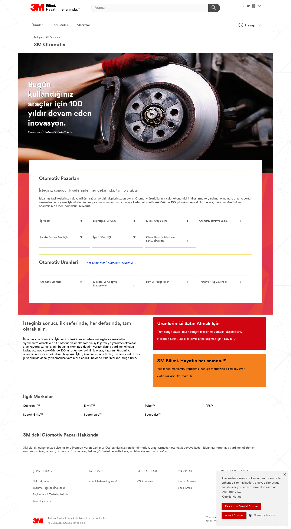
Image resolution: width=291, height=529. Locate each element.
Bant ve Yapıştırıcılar (157, 282)
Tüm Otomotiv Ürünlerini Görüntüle (109, 263)
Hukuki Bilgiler (56, 518)
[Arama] (214, 8)
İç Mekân (45, 221)
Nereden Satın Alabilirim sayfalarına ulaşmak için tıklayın (194, 339)
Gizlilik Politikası (76, 518)
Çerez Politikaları (97, 518)
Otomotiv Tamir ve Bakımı (213, 221)
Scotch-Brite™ (33, 414)
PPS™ (209, 406)
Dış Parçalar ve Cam (104, 221)
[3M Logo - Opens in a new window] (54, 7)
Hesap (250, 25)
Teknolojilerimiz (42, 501)
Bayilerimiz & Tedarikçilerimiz (50, 494)
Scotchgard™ (93, 414)
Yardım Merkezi (187, 481)
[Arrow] (234, 339)
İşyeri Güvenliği (102, 237)
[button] (262, 515)
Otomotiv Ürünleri (50, 282)
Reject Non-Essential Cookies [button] (241, 506)
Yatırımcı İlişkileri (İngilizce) (49, 488)
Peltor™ (150, 406)
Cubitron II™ (31, 406)
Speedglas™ (153, 414)
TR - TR (246, 6)
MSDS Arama (145, 481)
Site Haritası (185, 488)
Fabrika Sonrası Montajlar (54, 237)
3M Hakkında (41, 481)
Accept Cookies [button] (234, 515)
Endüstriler (60, 25)
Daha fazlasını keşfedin (174, 376)
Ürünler (37, 25)
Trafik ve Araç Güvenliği (213, 282)
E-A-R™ (89, 406)
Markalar (83, 25)
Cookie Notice (232, 497)
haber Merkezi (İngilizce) (102, 481)
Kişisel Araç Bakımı (156, 221)
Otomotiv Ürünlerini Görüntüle (48, 132)
